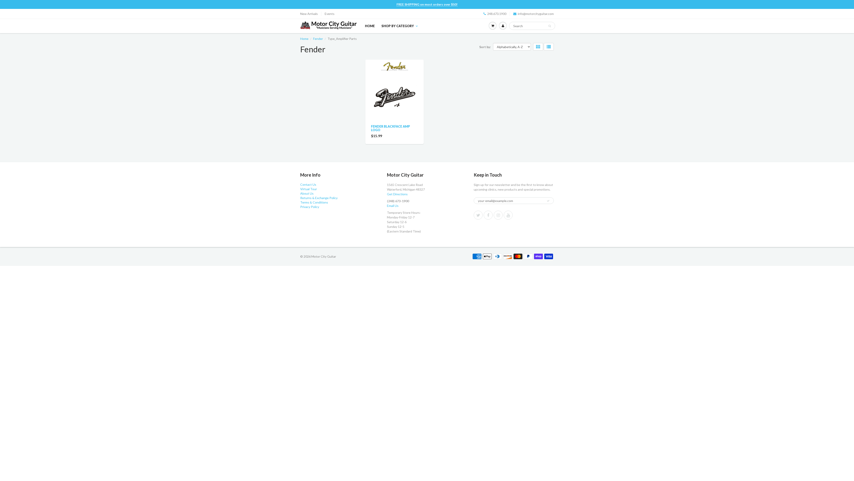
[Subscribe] (548, 200)
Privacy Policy (309, 207)
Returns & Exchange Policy (319, 198)
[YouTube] (508, 215)
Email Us (393, 206)
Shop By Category (397, 26)
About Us (307, 193)
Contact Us (308, 184)
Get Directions (397, 194)
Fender (318, 39)
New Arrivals (309, 14)
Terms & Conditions (314, 202)
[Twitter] (478, 215)
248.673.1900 (496, 14)
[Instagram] (498, 215)
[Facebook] (488, 215)
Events (329, 14)
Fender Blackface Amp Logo (390, 128)
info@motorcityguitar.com (536, 14)
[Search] (549, 26)
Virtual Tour (308, 189)
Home (370, 26)
